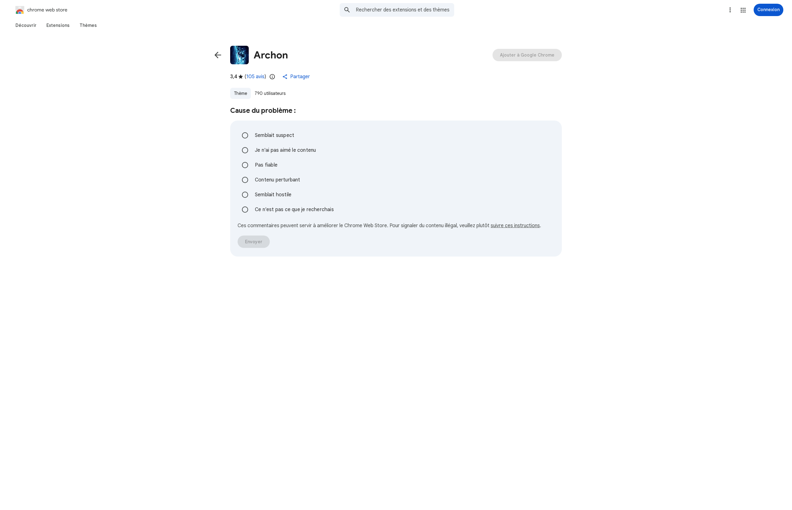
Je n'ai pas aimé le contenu (285, 150)
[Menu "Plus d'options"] (730, 10)
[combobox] (405, 10)
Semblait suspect (274, 135)
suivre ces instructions (515, 226)
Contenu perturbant (277, 180)
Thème (240, 93)
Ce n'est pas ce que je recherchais (294, 209)
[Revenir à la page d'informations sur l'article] (217, 55)
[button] (743, 10)
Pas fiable (266, 165)
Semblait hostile (273, 195)
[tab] (26, 25)
